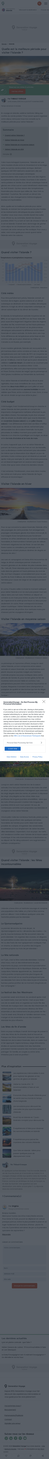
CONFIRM (12, 749)
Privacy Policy (37, 757)
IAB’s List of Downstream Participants (27, 736)
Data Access (24, 757)
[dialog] (24, 729)
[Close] (44, 702)
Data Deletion (12, 757)
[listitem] (24, 742)
